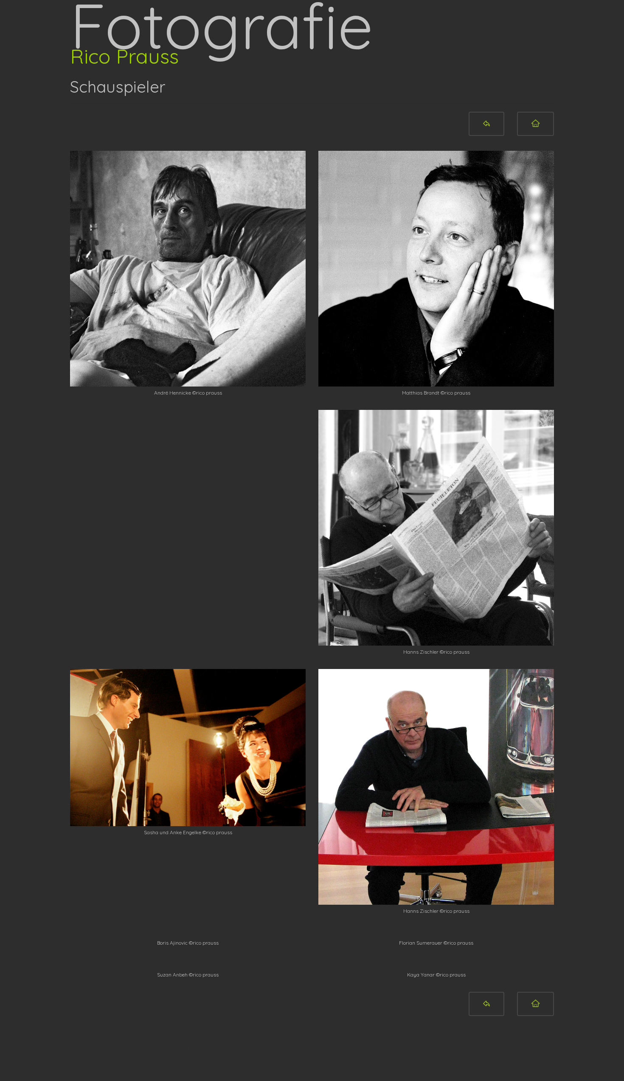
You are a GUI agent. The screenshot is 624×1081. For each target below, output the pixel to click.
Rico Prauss (124, 56)
